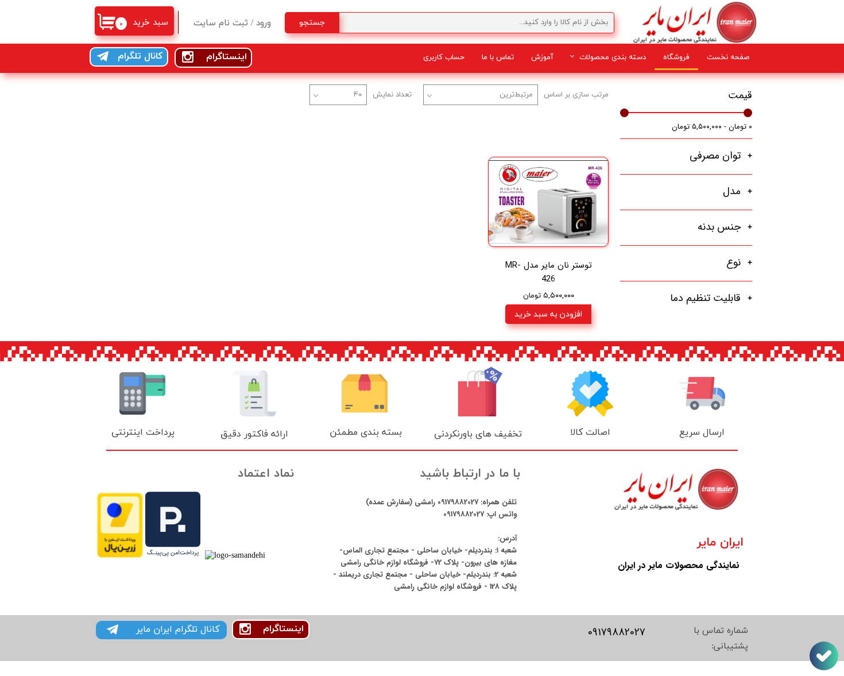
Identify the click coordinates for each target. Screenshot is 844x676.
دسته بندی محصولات (612, 57)
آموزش (542, 57)
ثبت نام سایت (220, 23)
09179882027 (456, 502)
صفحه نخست (728, 57)
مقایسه (578, 139)
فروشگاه (676, 57)
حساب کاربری (443, 57)
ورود (263, 23)
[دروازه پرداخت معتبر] (120, 555)
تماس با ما (498, 57)
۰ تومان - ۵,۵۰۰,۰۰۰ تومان (712, 127)
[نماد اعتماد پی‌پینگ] (172, 555)
